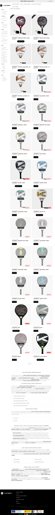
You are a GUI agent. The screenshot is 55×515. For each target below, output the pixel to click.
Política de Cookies (11, 506)
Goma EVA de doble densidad (4, 40)
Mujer (4, 12)
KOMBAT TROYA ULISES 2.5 (20, 96)
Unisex (4, 13)
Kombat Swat (38, 327)
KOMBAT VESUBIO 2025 (41, 269)
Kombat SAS (16, 327)
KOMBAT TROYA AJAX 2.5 (42, 67)
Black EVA (5, 31)
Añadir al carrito (21, 41)
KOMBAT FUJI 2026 (40, 153)
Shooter (4, 79)
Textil (17, 493)
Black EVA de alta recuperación (4, 33)
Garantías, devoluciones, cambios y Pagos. (27, 507)
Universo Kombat (20, 499)
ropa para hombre (16, 473)
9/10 (4, 67)
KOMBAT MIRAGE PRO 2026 (21, 38)
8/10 (4, 65)
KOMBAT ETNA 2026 (18, 182)
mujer (22, 473)
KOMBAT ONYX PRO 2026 (42, 38)
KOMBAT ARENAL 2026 (19, 124)
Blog (17, 501)
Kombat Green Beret (40, 356)
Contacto (18, 503)
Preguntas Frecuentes (44, 506)
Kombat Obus (16, 356)
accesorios (36, 473)
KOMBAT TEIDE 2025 (40, 298)
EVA (4, 38)
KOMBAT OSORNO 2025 (19, 269)
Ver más (35, 99)
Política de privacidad (33, 506)
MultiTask (5, 78)
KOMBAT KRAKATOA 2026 (42, 124)
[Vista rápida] (42, 93)
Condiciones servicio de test (22, 506)
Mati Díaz (5, 20)
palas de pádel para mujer (39, 427)
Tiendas (18, 497)
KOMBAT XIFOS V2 (39, 211)
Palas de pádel (19, 492)
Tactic (4, 80)
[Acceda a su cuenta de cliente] (50, 5)
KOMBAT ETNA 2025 (18, 298)
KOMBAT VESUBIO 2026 (19, 211)
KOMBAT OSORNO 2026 (19, 153)
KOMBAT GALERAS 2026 (41, 96)
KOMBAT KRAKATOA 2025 (20, 240)
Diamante (5, 24)
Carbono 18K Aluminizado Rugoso (4, 57)
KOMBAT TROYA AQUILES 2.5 (21, 67)
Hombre (5, 11)
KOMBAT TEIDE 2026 (40, 182)
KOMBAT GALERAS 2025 (41, 240)
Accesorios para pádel (21, 495)
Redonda (5, 27)
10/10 (4, 68)
